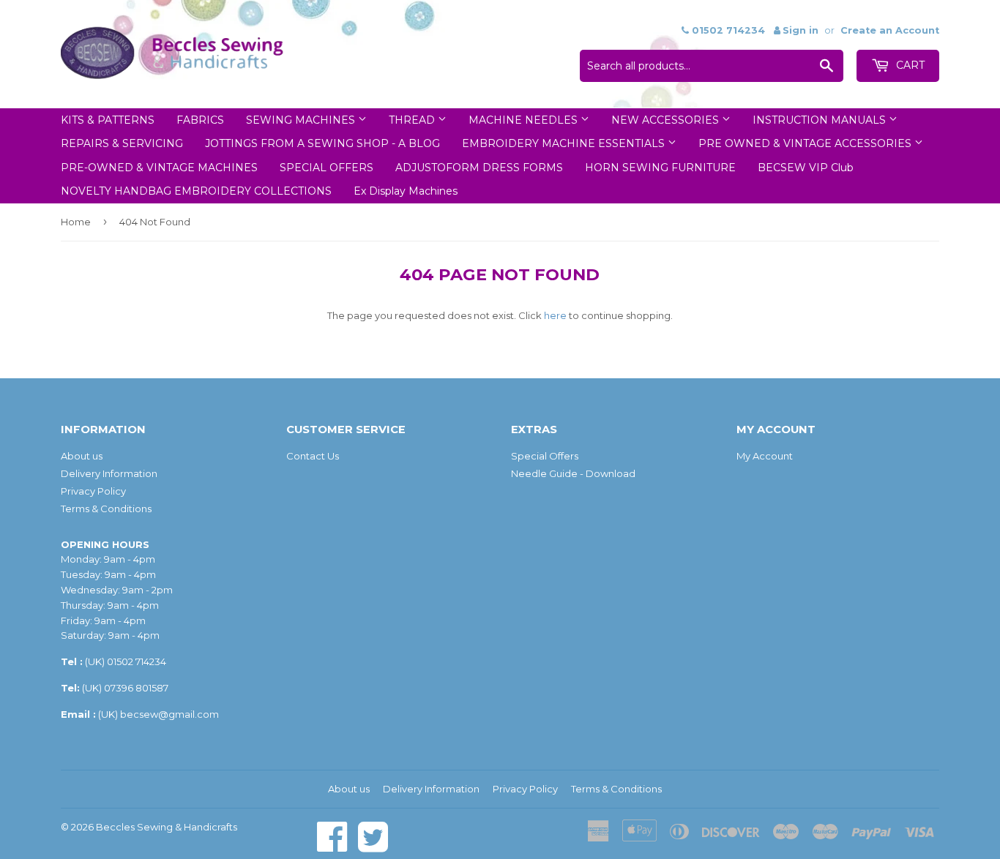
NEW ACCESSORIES (666, 120)
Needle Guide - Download (573, 473)
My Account (764, 456)
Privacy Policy (93, 491)
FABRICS (200, 120)
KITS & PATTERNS (107, 120)
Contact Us (312, 456)
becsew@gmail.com (169, 714)
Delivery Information (109, 473)
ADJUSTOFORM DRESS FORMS (479, 167)
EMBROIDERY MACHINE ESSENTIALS (565, 143)
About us (81, 456)
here (555, 315)
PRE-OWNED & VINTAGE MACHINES (159, 167)
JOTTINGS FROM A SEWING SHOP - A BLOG (322, 143)
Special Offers (544, 456)
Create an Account (889, 30)
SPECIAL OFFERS (326, 167)
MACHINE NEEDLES (525, 120)
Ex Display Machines (406, 191)
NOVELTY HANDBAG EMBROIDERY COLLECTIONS (196, 191)
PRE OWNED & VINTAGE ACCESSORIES (806, 143)
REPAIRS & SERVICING (122, 143)
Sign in (800, 30)
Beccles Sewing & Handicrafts (166, 827)
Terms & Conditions (106, 508)
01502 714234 (136, 661)
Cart (909, 65)
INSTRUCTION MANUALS (821, 120)
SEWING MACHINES (302, 120)
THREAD (413, 120)
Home (76, 222)
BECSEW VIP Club (806, 167)
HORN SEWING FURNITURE (660, 167)
